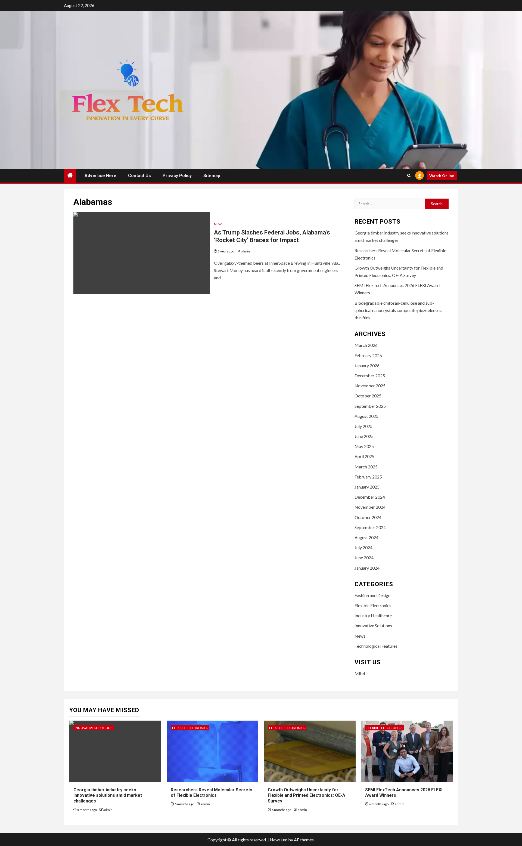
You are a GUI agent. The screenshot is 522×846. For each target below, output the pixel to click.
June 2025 (364, 436)
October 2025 (368, 395)
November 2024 (370, 507)
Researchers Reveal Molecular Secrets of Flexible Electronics (211, 792)
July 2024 (363, 547)
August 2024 (366, 537)
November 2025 (370, 385)
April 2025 (364, 456)
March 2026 (366, 345)
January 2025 (367, 486)
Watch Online (441, 175)
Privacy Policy (177, 175)
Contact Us (139, 175)
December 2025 (370, 375)
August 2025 (366, 416)
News (218, 224)
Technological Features (376, 646)
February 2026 (368, 355)
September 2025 (370, 406)
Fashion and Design (372, 595)
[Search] (409, 175)
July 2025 (363, 426)
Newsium (278, 839)
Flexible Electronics (373, 605)
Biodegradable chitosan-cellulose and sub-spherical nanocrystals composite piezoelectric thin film (398, 310)
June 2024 (364, 557)
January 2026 (367, 365)
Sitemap (211, 175)
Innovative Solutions (373, 625)
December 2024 (370, 496)
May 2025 (364, 446)
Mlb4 (360, 673)
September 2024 (370, 527)
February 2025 (368, 476)
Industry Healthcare (373, 615)
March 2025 (366, 466)
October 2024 (368, 517)
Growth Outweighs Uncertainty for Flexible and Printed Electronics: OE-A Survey (306, 795)
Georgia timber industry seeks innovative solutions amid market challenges (107, 795)
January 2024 (367, 567)
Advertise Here (100, 175)
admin (245, 251)
